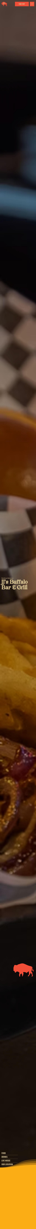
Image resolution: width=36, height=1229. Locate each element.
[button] (24, 4)
